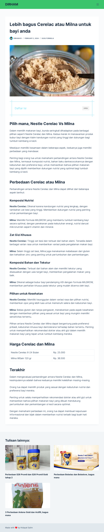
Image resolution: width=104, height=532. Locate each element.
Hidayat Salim (27, 527)
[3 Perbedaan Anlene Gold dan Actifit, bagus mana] (27, 495)
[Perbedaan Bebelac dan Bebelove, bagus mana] (76, 457)
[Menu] (98, 4)
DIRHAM (11, 4)
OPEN (86, 108)
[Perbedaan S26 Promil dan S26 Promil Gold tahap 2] (27, 457)
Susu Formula (48, 38)
